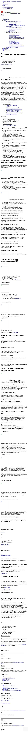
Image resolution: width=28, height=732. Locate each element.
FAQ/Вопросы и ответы (11, 114)
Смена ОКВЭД (12, 36)
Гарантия (8, 106)
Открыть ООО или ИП (11, 105)
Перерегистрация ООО (14, 43)
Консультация (6, 50)
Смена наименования (14, 42)
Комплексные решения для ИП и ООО (12, 690)
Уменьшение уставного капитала (16, 37)
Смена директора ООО (14, 35)
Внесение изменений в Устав (15, 44)
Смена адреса (12, 33)
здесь (17, 516)
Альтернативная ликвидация (15, 28)
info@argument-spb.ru (8, 7)
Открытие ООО (7, 589)
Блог (4, 5)
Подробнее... (18, 279)
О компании (6, 19)
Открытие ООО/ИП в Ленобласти (17, 25)
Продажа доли (12, 41)
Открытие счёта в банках (12, 47)
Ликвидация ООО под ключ (15, 27)
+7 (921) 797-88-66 (7, 8)
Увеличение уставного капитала (16, 38)
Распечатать (7, 635)
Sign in (2, 15)
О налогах (5, 687)
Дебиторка (5, 689)
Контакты (5, 49)
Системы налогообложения (12, 111)
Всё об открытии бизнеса (9, 685)
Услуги (5, 20)
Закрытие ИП (12, 30)
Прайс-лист (6, 48)
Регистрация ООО (13, 22)
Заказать (2, 532)
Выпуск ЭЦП (6, 679)
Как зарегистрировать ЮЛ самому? (14, 112)
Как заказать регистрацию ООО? (13, 110)
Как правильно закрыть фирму (10, 688)
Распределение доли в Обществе (16, 46)
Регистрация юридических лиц (13, 21)
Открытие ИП (7, 587)
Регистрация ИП (12, 24)
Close (2, 635)
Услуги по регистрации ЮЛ (12, 107)
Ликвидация (9, 26)
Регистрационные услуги (9, 678)
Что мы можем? (7, 676)
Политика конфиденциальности (17, 710)
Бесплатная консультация (6, 64)
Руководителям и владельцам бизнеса (12, 1)
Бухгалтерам (6, 2)
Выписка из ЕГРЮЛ (10, 31)
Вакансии (5, 4)
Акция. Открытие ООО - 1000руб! (14, 109)
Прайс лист (6, 680)
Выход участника (13, 39)
